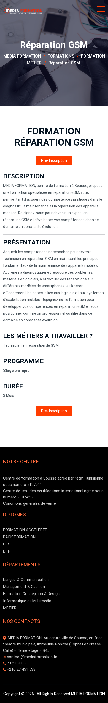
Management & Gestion (24, 586)
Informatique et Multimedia (27, 600)
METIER (10, 608)
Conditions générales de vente (29, 503)
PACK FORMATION (19, 537)
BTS (6, 544)
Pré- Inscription (54, 160)
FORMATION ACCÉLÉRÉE (25, 530)
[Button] (101, 10)
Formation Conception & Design (31, 593)
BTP (6, 551)
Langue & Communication (26, 579)
